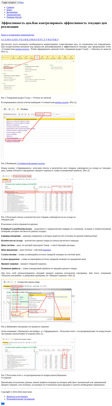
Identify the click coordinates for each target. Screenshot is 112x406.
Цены (9, 10)
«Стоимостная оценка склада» (31, 163)
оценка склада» (22, 49)
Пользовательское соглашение (21, 399)
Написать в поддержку (17, 396)
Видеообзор (12, 12)
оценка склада (61, 102)
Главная (10, 7)
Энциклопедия (13, 15)
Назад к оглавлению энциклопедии (17, 35)
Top (3, 403)
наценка (47, 250)
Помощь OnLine (14, 17)
